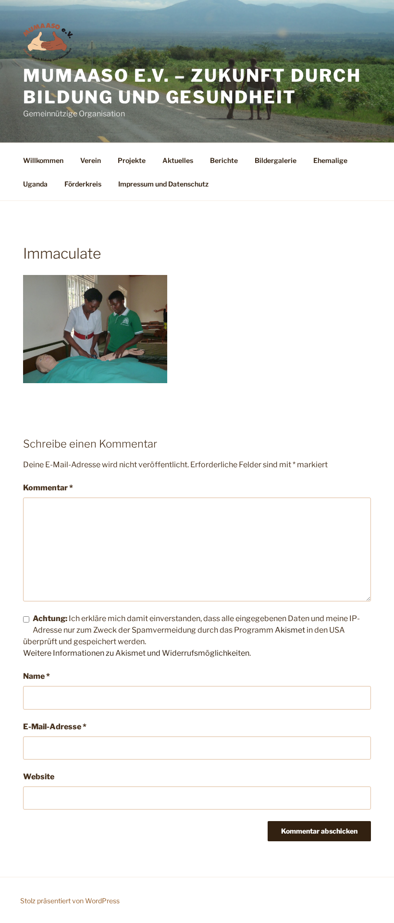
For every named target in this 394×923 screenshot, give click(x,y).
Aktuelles (177, 160)
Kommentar (48, 487)
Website (38, 776)
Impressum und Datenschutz (163, 184)
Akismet (290, 630)
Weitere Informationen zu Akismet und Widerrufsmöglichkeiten (136, 653)
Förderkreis (82, 184)
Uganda (35, 184)
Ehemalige (330, 160)
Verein (90, 160)
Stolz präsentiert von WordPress (70, 901)
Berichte (224, 160)
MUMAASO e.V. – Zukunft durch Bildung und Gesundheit (192, 86)
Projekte (132, 160)
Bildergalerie (275, 160)
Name (36, 676)
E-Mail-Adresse (54, 726)
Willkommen (43, 160)
